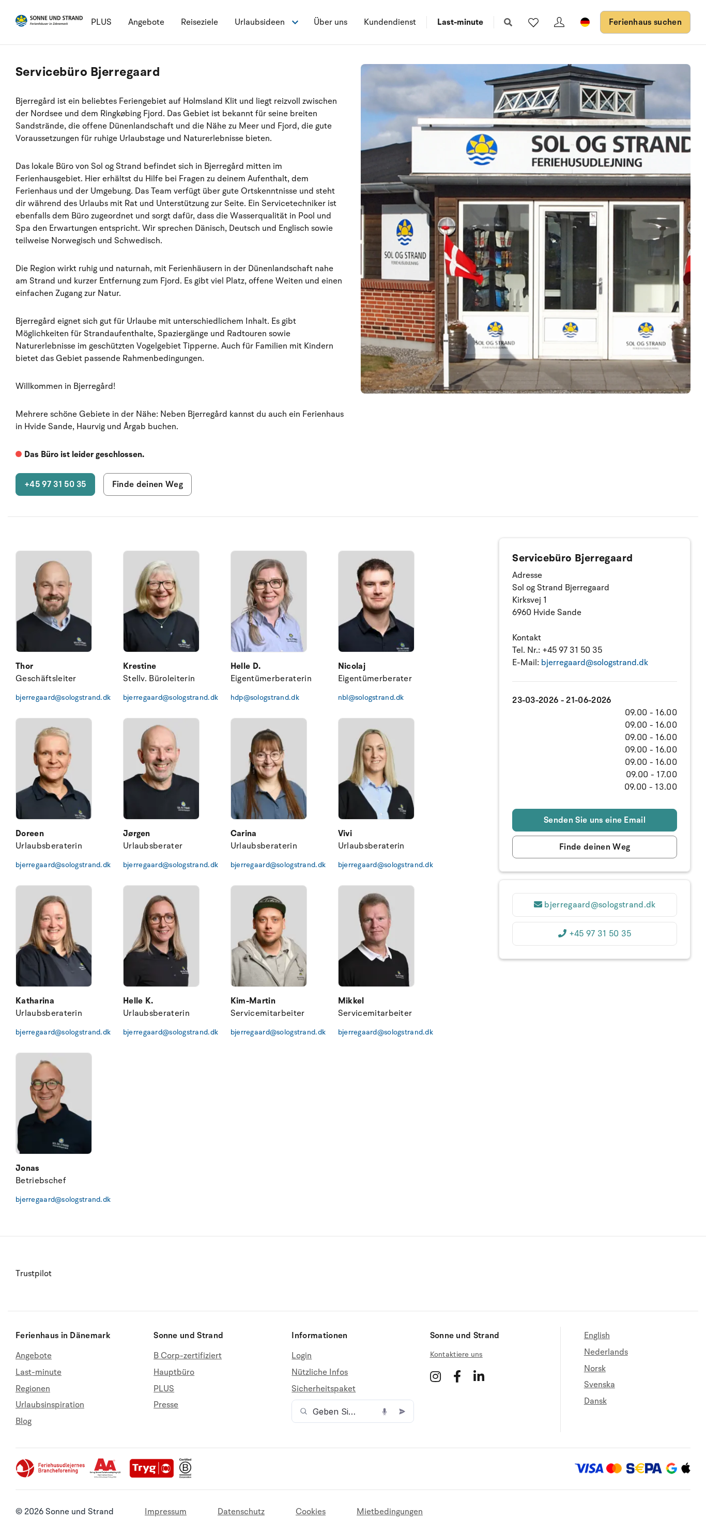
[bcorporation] (187, 1475)
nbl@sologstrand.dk (371, 697)
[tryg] (154, 1475)
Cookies (311, 1511)
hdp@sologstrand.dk (265, 697)
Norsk (595, 1368)
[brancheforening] (51, 1475)
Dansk (595, 1401)
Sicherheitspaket (323, 1388)
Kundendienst (390, 22)
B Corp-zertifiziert (188, 1356)
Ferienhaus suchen (645, 22)
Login (301, 1356)
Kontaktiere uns (456, 1354)
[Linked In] (478, 1376)
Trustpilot (34, 1273)
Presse (166, 1404)
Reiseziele (199, 22)
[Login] (559, 22)
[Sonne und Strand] (49, 22)
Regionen (33, 1388)
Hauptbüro (174, 1372)
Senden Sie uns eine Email (595, 820)
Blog (24, 1421)
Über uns (330, 22)
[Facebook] (457, 1376)
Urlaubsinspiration (50, 1404)
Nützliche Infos (319, 1372)
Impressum (166, 1511)
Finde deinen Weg (147, 484)
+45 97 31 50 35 (55, 484)
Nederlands (606, 1352)
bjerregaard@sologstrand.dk (54, 697)
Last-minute (460, 22)
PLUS (101, 22)
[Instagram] (435, 1376)
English (597, 1335)
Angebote (146, 22)
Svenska (599, 1384)
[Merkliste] (533, 22)
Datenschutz (241, 1511)
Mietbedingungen (390, 1511)
